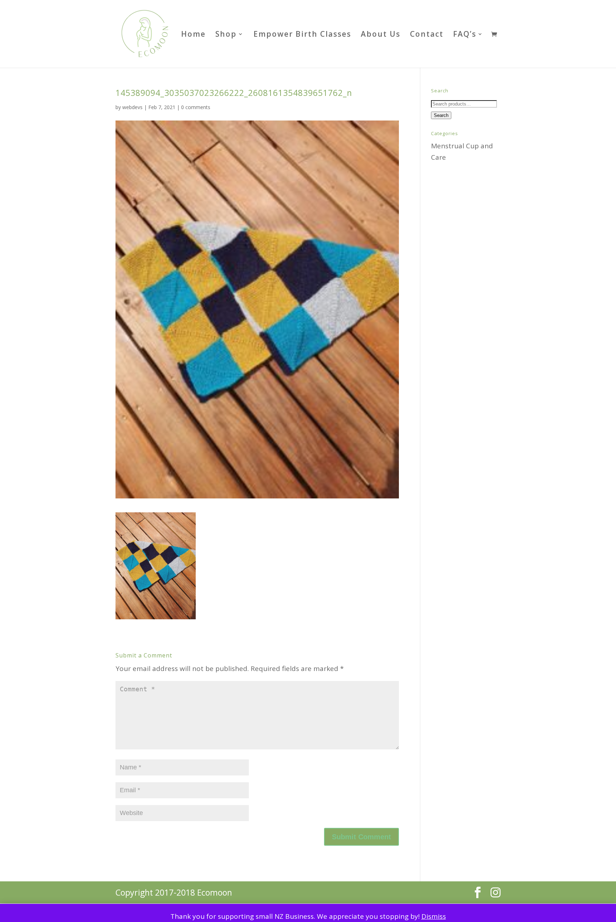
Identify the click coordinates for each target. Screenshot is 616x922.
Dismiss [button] (433, 916)
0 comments (195, 107)
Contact (426, 35)
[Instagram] (495, 892)
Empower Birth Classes (302, 35)
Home (193, 35)
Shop (226, 35)
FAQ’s (464, 35)
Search (441, 115)
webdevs (132, 107)
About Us (380, 35)
